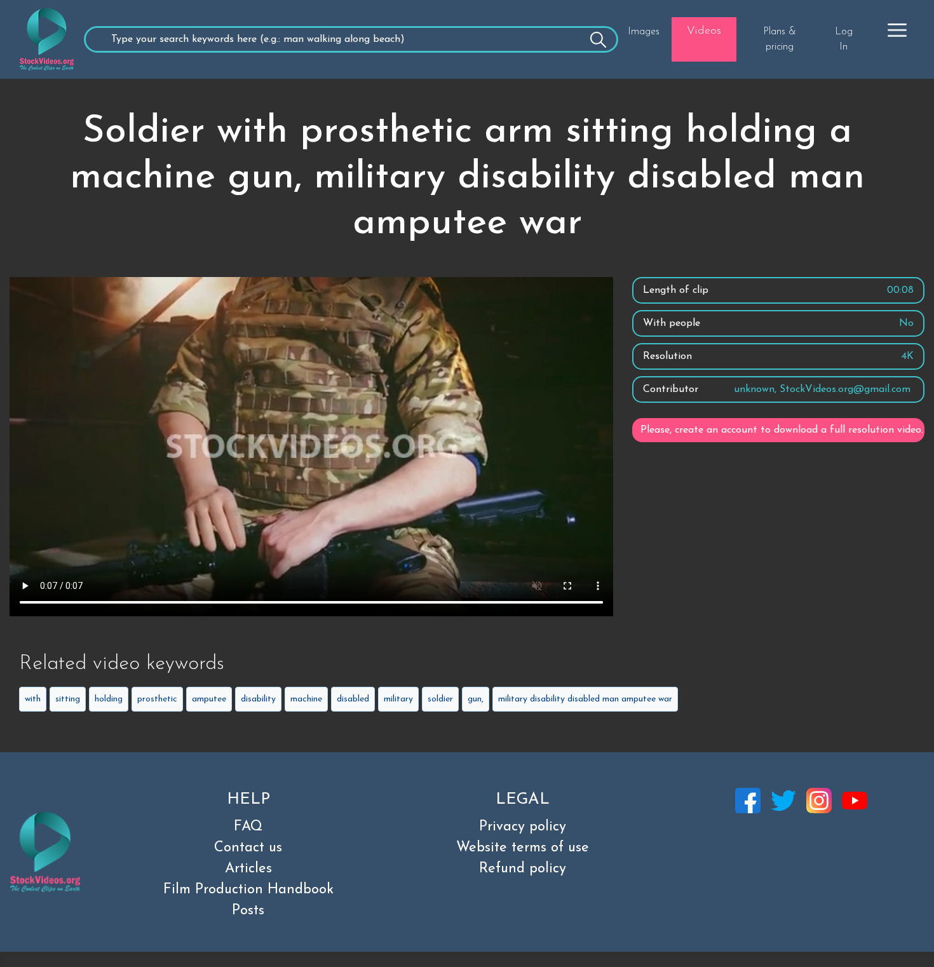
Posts (248, 910)
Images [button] (644, 32)
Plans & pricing (779, 39)
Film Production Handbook (248, 889)
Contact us (248, 848)
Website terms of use (522, 848)
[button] (897, 30)
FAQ (248, 827)
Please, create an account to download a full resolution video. (781, 430)
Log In (844, 39)
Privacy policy (522, 827)
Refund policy (522, 869)
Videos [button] (704, 31)
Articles (248, 869)
